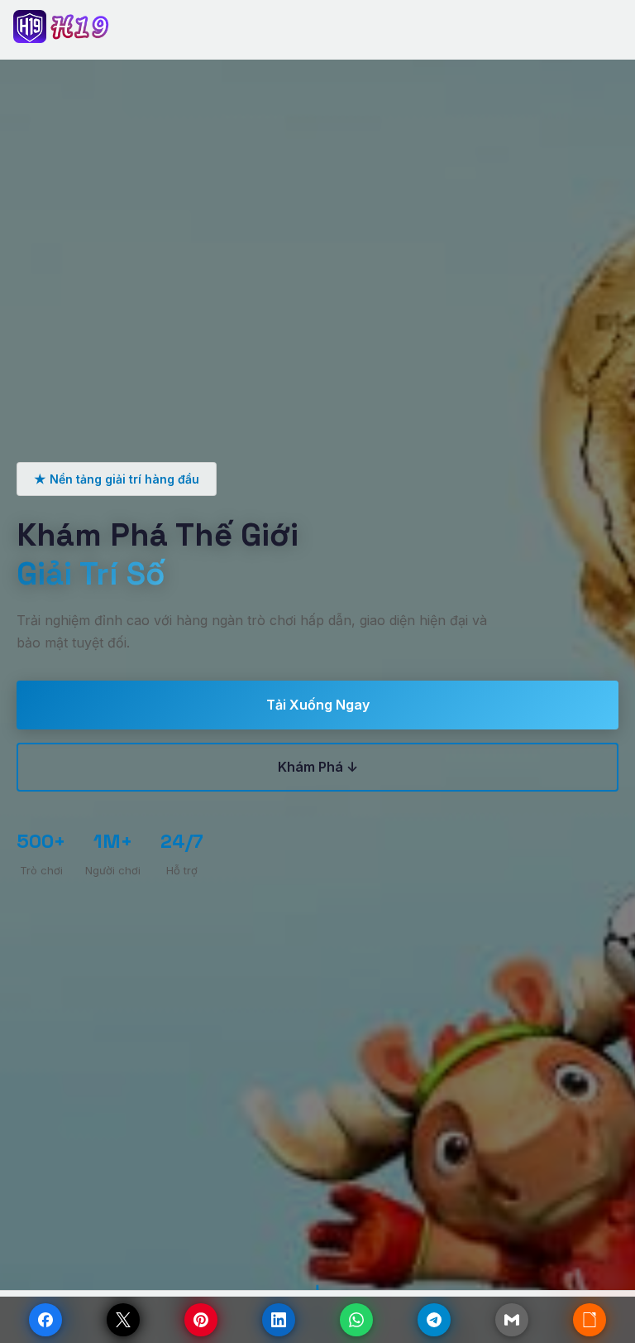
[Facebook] (45, 1319)
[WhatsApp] (356, 1319)
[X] (123, 1319)
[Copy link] (589, 1319)
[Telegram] (434, 1319)
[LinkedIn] (278, 1319)
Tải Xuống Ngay (318, 704)
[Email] (511, 1319)
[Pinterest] (200, 1319)
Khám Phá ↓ (318, 766)
